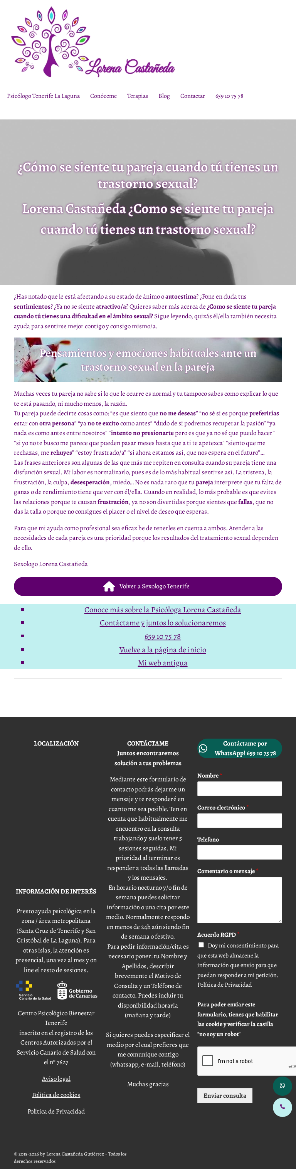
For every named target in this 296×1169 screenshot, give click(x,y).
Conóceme (103, 96)
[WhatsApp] (282, 1086)
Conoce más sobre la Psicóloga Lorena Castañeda (162, 609)
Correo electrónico (223, 808)
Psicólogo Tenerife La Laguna (43, 96)
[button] (148, 586)
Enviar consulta (225, 1095)
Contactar (192, 96)
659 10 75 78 (229, 96)
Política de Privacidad (56, 1111)
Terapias (137, 96)
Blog (164, 96)
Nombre (209, 776)
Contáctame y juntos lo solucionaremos (163, 622)
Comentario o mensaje (228, 871)
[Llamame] (282, 1107)
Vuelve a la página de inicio (162, 649)
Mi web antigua (163, 662)
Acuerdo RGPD (218, 935)
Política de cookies (56, 1094)
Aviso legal (56, 1078)
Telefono (208, 840)
